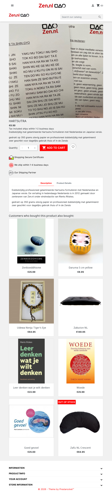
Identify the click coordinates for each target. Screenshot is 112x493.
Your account (18, 479)
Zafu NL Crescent (80, 447)
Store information (21, 484)
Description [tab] (46, 183)
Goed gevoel (31, 447)
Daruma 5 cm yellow (80, 267)
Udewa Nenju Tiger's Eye (31, 327)
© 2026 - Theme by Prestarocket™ (56, 489)
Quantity (13, 147)
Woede (81, 387)
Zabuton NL (81, 327)
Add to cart (53, 148)
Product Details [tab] (64, 183)
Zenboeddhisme (31, 267)
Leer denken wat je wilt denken (31, 387)
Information (17, 468)
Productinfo (17, 473)
